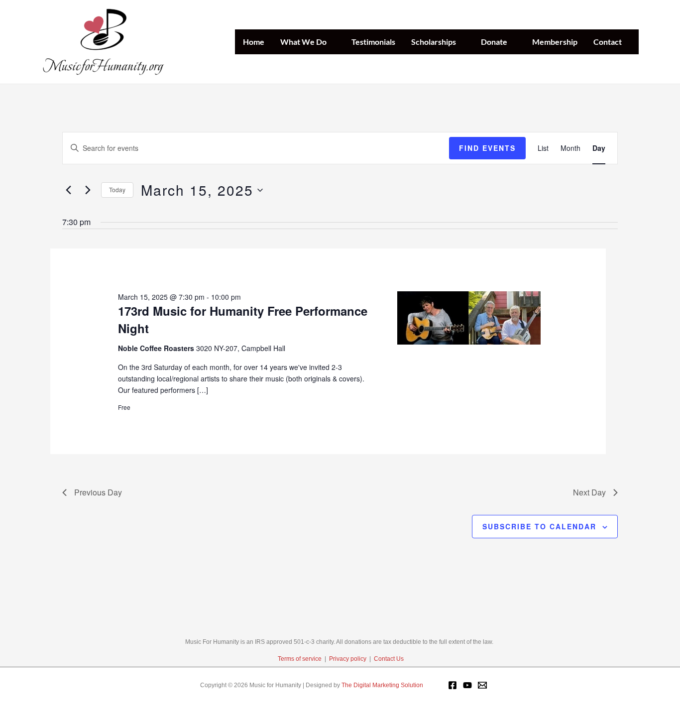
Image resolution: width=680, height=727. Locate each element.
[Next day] (88, 190)
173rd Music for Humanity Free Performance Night (242, 319)
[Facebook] (452, 685)
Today (117, 189)
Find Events (487, 148)
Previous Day (98, 492)
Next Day (589, 492)
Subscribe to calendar (539, 526)
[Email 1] (482, 685)
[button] (331, 41)
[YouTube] (467, 685)
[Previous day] (68, 190)
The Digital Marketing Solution (382, 685)
